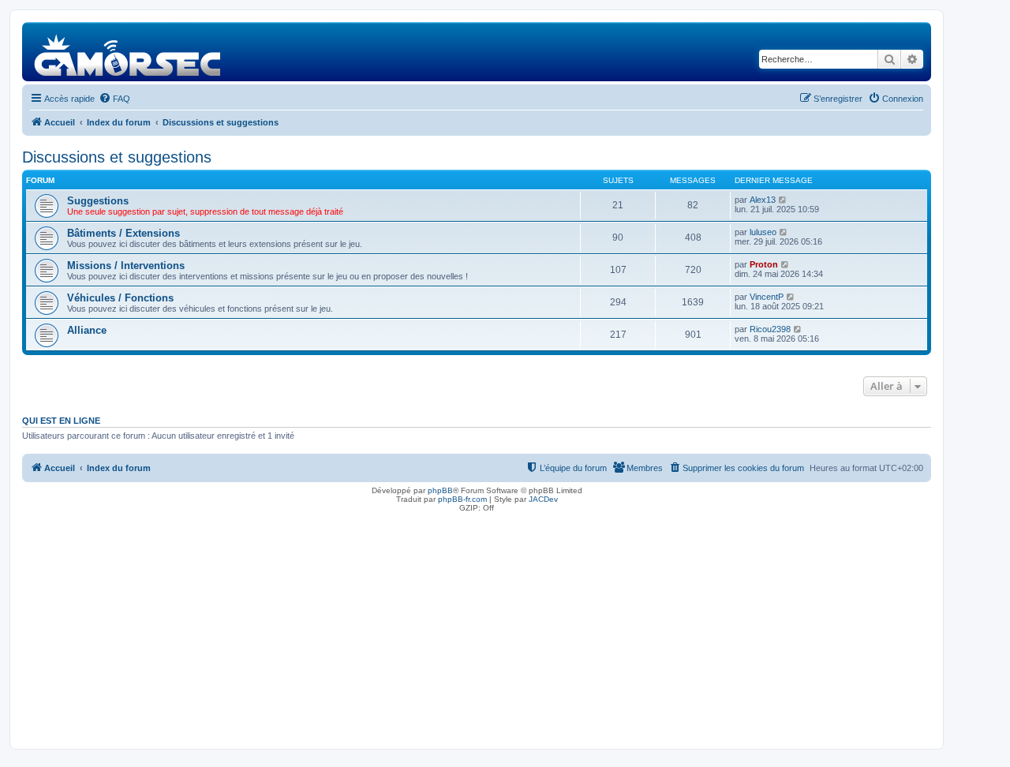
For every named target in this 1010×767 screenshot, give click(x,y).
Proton (764, 264)
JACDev (543, 499)
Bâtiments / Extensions (123, 233)
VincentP (767, 296)
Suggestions (98, 201)
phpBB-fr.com (462, 499)
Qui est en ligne (61, 420)
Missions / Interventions (126, 265)
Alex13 (763, 199)
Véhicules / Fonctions (120, 298)
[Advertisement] (476, 626)
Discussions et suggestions (116, 157)
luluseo (763, 232)
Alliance (87, 330)
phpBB (440, 490)
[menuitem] (114, 98)
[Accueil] (128, 51)
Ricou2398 (770, 329)
